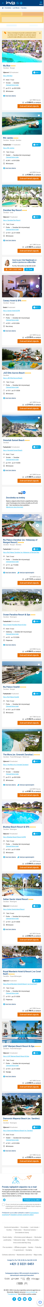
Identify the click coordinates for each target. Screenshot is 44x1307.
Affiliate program (20, 1247)
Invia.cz (28, 1292)
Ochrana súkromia (8, 1255)
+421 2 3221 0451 (22, 1264)
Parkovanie (18, 1230)
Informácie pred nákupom (23, 1237)
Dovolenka (8, 8)
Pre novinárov (8, 1247)
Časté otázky (7, 1237)
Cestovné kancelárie (11, 1227)
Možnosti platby (33, 1240)
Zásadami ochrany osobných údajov (22, 1214)
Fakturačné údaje (19, 1240)
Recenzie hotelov (30, 1230)
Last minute (34, 1227)
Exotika (9, 1230)
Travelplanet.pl (12, 1294)
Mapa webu (38, 1255)
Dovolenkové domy (22, 1233)
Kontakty (29, 1250)
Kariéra (31, 1247)
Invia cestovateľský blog (22, 1243)
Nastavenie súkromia (24, 1255)
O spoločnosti (19, 1250)
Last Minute (16, 8)
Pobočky (38, 1247)
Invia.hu (33, 1292)
